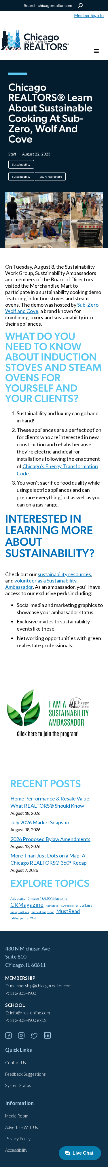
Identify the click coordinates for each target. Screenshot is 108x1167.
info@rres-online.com (30, 1012)
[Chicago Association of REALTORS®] (34, 40)
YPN (33, 918)
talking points (19, 918)
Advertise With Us (21, 1127)
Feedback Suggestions (25, 1074)
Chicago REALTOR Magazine (48, 898)
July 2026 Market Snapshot (40, 822)
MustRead (68, 911)
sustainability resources (64, 574)
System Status (18, 1085)
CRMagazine (26, 904)
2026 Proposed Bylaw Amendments (50, 839)
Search (80, 6)
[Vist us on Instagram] (24, 1036)
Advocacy (17, 898)
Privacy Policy (18, 1138)
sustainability (21, 176)
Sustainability (21, 164)
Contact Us (15, 1062)
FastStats (52, 905)
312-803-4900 (23, 993)
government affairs (76, 905)
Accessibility (16, 1150)
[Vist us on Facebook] (11, 1036)
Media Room (16, 1115)
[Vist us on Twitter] (37, 1036)
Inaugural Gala (19, 912)
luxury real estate (50, 176)
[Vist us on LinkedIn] (50, 1036)
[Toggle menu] (96, 51)
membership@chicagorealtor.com (40, 985)
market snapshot (42, 912)
